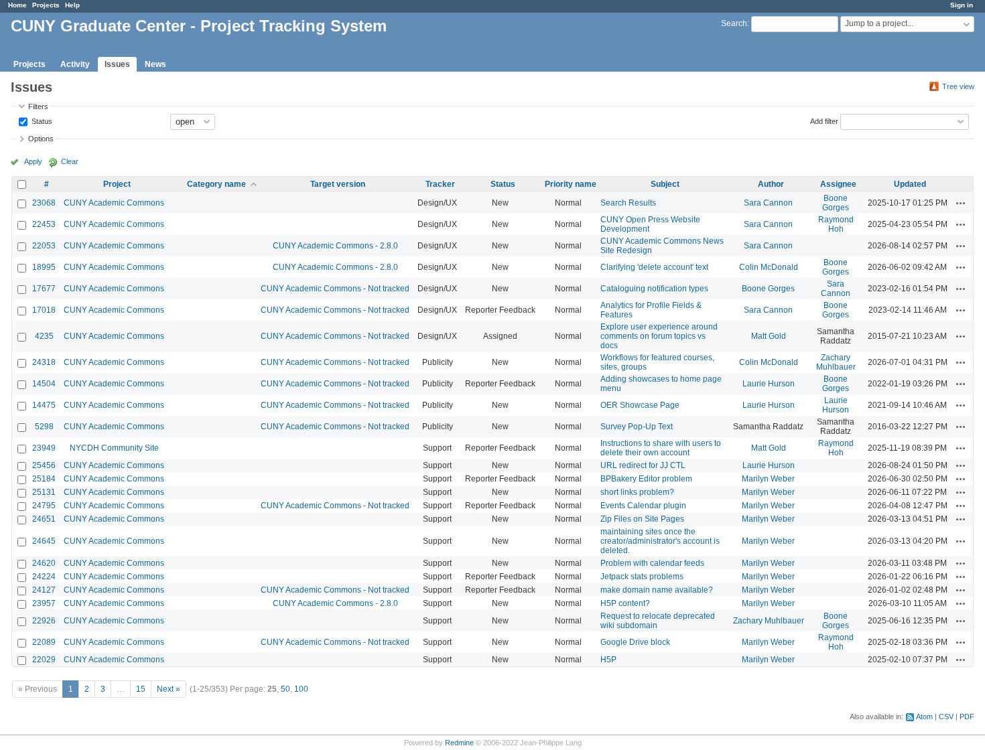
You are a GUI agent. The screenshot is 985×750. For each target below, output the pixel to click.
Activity (75, 64)
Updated (910, 184)
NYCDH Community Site (114, 448)
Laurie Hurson (768, 383)
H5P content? (625, 603)
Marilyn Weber (768, 478)
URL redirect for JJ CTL (642, 465)
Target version (337, 184)
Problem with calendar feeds (652, 563)
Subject (665, 184)
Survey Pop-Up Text (636, 426)
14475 (44, 405)
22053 (44, 245)
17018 (44, 310)
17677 (44, 288)
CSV (946, 716)
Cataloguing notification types (654, 288)
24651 (44, 519)
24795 (44, 505)
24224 (44, 576)
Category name (216, 184)
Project (117, 184)
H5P (608, 659)
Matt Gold (768, 336)
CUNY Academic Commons (114, 203)
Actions (961, 203)
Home (17, 5)
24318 (44, 362)
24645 (44, 541)
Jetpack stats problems (641, 576)
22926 (44, 620)
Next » (168, 689)
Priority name (570, 184)
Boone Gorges (835, 203)
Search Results (628, 203)
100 (301, 689)
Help (72, 5)
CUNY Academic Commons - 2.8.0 (335, 245)
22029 (44, 659)
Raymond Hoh (836, 224)
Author (771, 184)
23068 (44, 203)
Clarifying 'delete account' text (654, 267)
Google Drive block (635, 642)
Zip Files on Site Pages (642, 519)
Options (41, 139)
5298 (44, 426)
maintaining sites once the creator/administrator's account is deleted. (660, 541)
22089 (44, 642)
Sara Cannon (768, 203)
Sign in (961, 5)
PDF (967, 716)
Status (40, 121)
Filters (38, 106)
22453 (44, 224)
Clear (69, 161)
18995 (44, 267)
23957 (44, 603)
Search (734, 23)
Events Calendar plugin (643, 505)
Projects (46, 5)
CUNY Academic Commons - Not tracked (335, 288)
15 (140, 689)
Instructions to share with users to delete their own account (660, 448)
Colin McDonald (768, 267)
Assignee (838, 184)
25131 (44, 492)
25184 (44, 478)
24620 (44, 563)
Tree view (958, 86)
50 (285, 689)
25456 (44, 465)
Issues (117, 64)
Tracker (440, 184)
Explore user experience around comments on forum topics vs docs (659, 336)
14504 (44, 383)
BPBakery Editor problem (646, 478)
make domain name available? (656, 590)
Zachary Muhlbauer (836, 362)
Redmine (459, 743)
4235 (44, 336)
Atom (924, 716)
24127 (44, 590)
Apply (33, 161)
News (155, 64)
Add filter (824, 121)
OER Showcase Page (639, 405)
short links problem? (637, 492)
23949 (44, 448)
